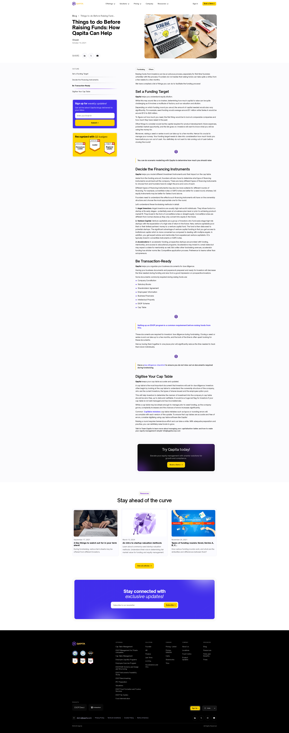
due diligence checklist (154, 365)
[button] (209, 708)
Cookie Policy (129, 718)
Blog (74, 16)
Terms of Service (142, 718)
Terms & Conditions (114, 718)
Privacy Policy (99, 718)
